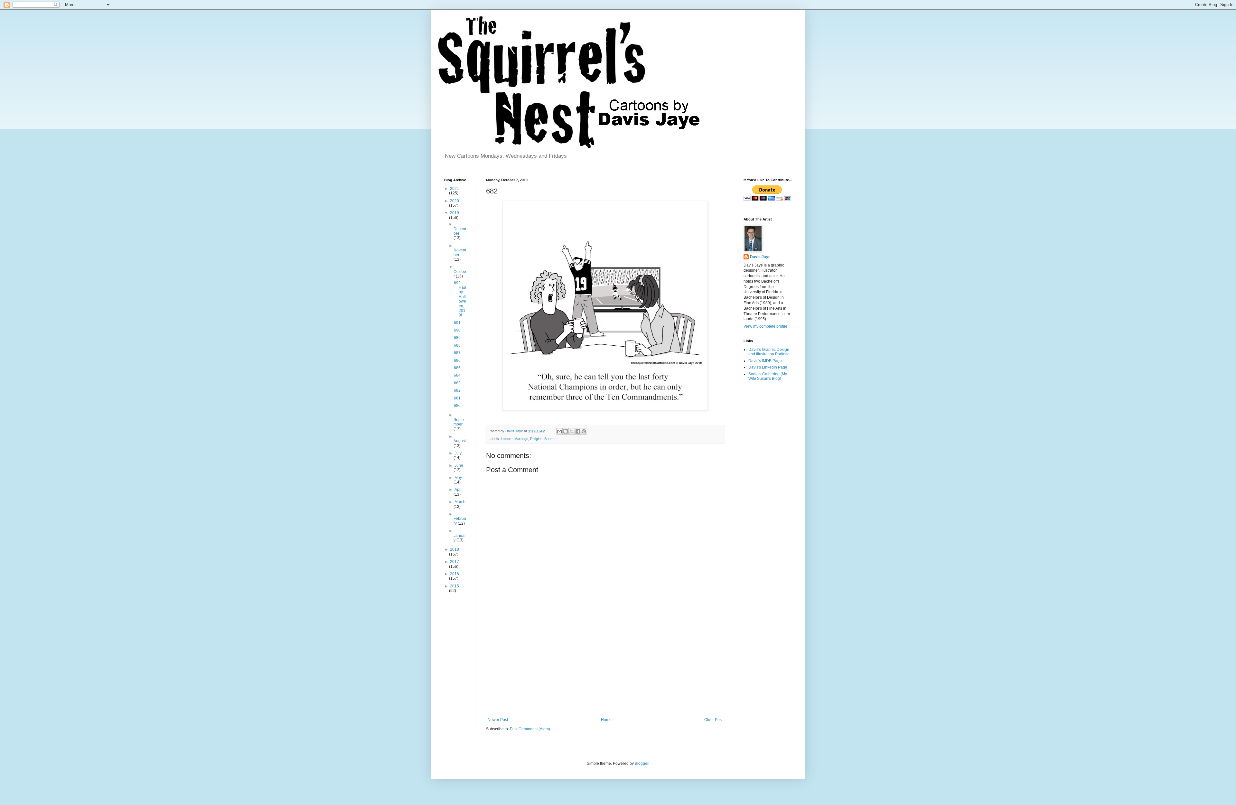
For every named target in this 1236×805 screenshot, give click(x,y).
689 (457, 337)
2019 (454, 213)
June (458, 465)
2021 (454, 188)
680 (457, 405)
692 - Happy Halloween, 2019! (460, 299)
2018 (454, 549)
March (459, 502)
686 (457, 360)
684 (457, 375)
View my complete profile (765, 326)
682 (457, 390)
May (458, 477)
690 (457, 330)
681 (457, 398)
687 (457, 353)
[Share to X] (571, 431)
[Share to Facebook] (578, 431)
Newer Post (498, 719)
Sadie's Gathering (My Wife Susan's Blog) (767, 376)
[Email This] (559, 431)
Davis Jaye (760, 257)
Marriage (521, 439)
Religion (536, 439)
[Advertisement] (605, 664)
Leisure (506, 439)
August (460, 441)
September (459, 421)
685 (457, 368)
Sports (549, 439)
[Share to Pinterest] (584, 431)
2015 (454, 586)
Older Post (713, 719)
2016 (454, 574)
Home (606, 719)
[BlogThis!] (565, 431)
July (458, 453)
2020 (454, 201)
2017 (454, 561)
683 (457, 383)
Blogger (641, 763)
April (458, 489)
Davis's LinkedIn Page (767, 367)
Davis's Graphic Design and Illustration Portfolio (769, 351)
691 (457, 323)
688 (457, 345)
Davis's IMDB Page (765, 361)
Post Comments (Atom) (530, 729)
